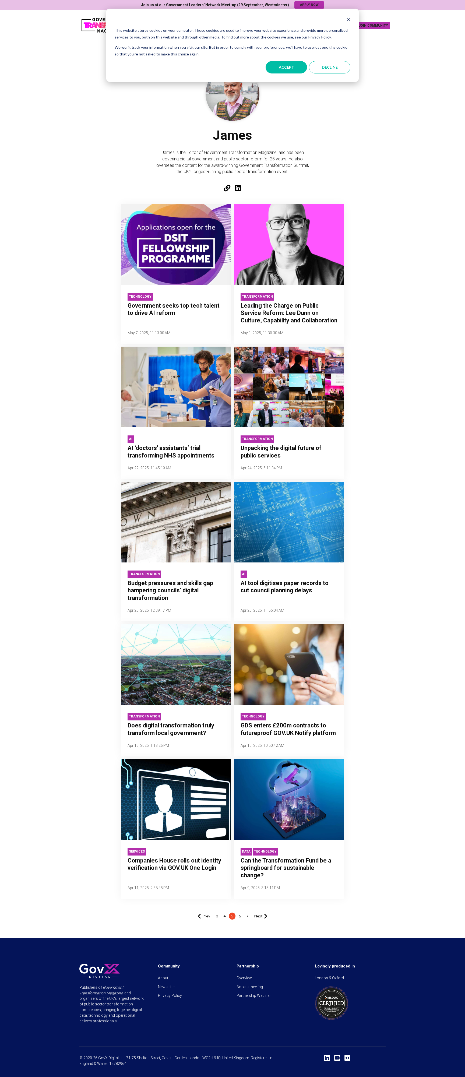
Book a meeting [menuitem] (250, 987)
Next (258, 916)
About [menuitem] (163, 978)
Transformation (257, 296)
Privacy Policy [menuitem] (170, 995)
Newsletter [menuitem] (167, 987)
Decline (330, 67)
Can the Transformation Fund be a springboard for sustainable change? (286, 868)
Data (246, 851)
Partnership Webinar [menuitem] (254, 995)
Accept (286, 67)
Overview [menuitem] (244, 978)
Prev (206, 916)
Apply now (309, 5)
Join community (373, 25)
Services (137, 851)
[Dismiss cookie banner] (348, 20)
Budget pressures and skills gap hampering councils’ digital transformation (170, 590)
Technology (140, 296)
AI (130, 439)
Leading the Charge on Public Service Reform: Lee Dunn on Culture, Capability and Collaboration (289, 313)
